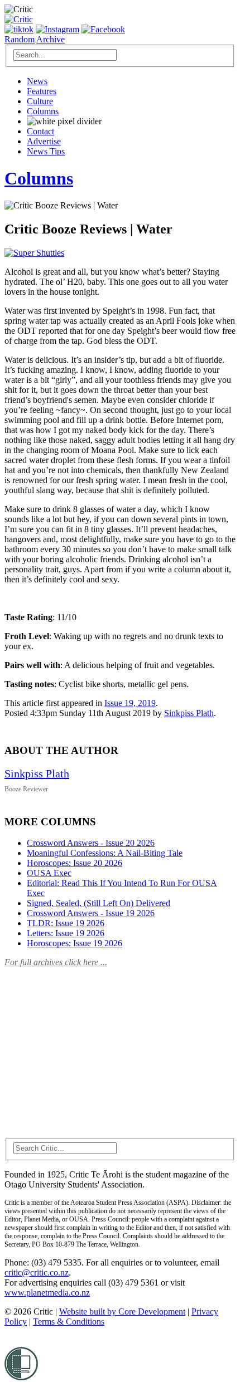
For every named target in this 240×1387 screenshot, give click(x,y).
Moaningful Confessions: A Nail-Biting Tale (105, 853)
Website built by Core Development (122, 1311)
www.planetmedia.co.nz (47, 1292)
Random (19, 39)
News (37, 81)
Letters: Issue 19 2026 (65, 933)
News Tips (46, 151)
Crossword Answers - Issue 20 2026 (91, 843)
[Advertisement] (88, 1046)
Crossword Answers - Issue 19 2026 (91, 913)
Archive (50, 39)
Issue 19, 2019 (130, 703)
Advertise (44, 141)
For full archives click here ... (55, 962)
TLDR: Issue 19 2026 (65, 923)
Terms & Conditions (68, 1321)
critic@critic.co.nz (36, 1272)
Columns (43, 111)
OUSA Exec (49, 873)
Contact (40, 131)
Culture (40, 101)
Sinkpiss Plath (189, 713)
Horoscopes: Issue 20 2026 (74, 863)
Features (41, 91)
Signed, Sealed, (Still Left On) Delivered (98, 903)
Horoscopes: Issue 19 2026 (74, 943)
